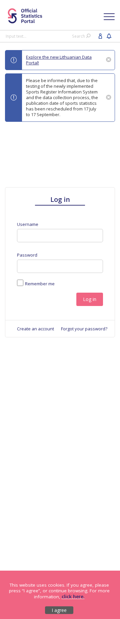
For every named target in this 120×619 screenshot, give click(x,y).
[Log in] (100, 35)
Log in (89, 299)
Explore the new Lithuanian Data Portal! (59, 60)
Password (27, 255)
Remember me (40, 284)
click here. (73, 596)
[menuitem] (35, 329)
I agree (59, 610)
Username (27, 224)
